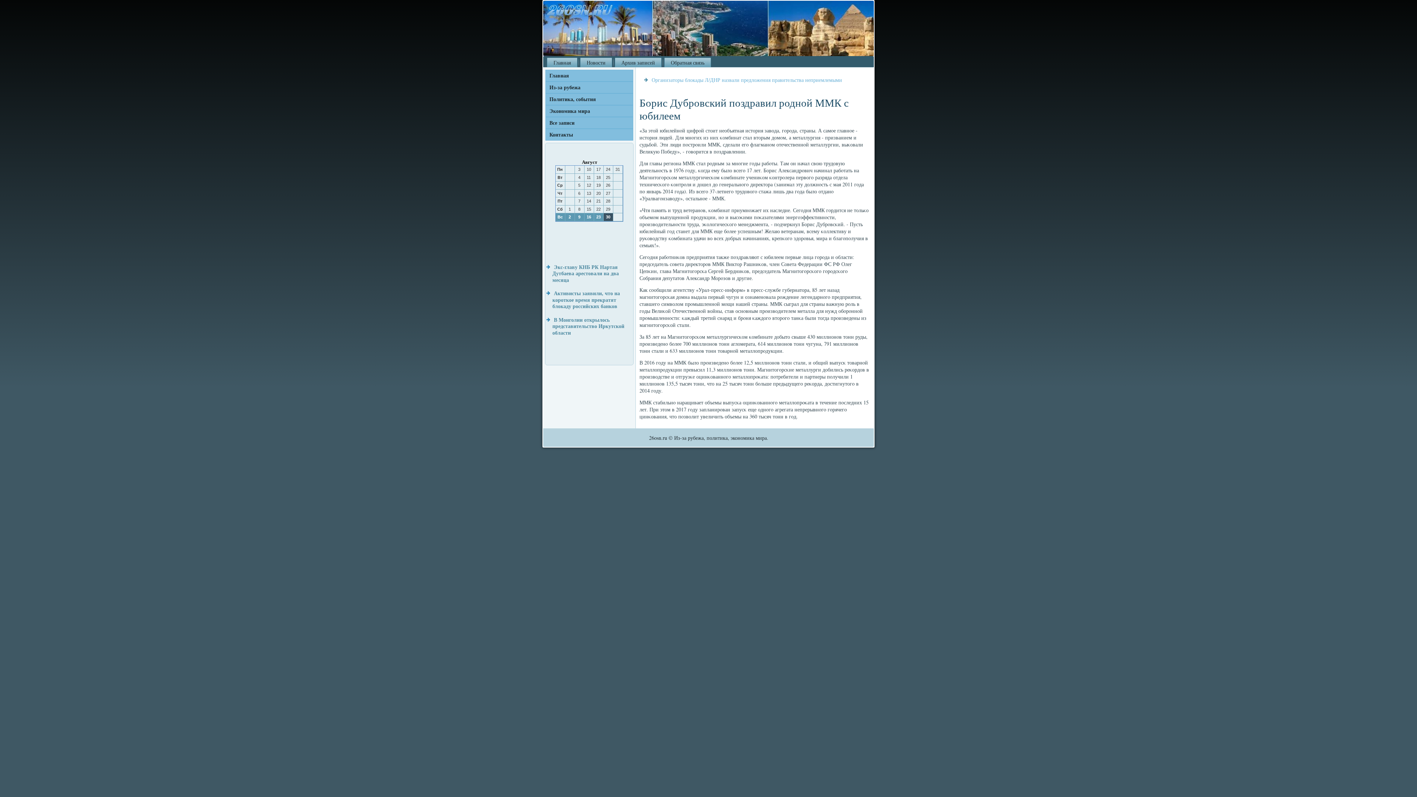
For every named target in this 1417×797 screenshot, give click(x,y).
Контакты (561, 134)
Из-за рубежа (564, 87)
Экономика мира (569, 111)
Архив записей (638, 62)
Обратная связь (687, 62)
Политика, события (572, 99)
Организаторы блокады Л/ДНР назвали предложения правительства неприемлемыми (747, 79)
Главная (562, 62)
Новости (596, 62)
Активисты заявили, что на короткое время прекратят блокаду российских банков (586, 299)
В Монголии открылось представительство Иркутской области (588, 326)
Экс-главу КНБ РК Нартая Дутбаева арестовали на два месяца (585, 273)
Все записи (562, 123)
